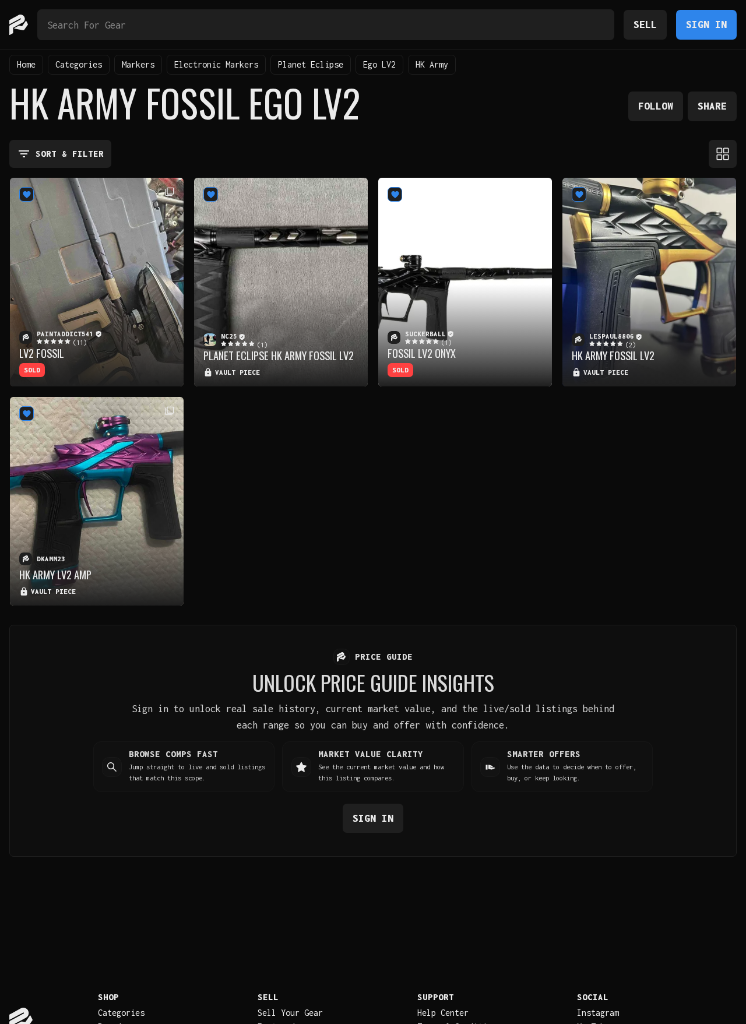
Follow (655, 105)
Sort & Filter (70, 154)
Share (712, 105)
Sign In (706, 24)
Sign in (373, 818)
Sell (645, 24)
